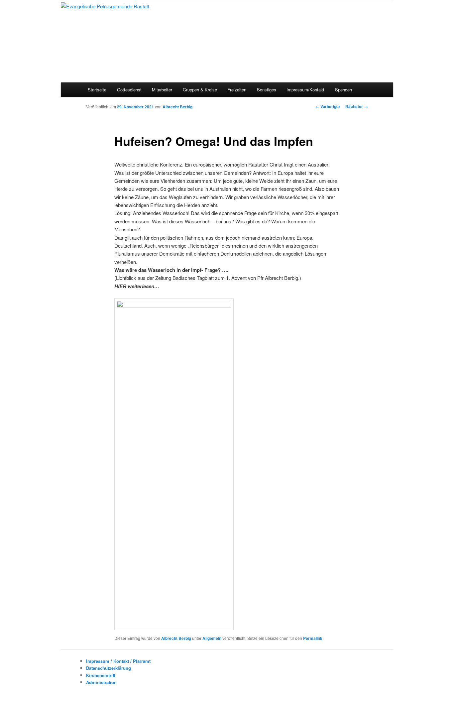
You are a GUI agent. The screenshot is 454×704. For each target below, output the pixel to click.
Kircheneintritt (100, 675)
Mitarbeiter (162, 89)
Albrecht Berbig (177, 107)
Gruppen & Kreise (200, 89)
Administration (101, 682)
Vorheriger (327, 106)
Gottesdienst (129, 89)
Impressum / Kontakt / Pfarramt (118, 661)
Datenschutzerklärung (108, 668)
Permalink (312, 638)
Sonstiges (266, 89)
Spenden (343, 89)
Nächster (356, 106)
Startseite (97, 89)
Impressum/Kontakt (305, 89)
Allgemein (211, 638)
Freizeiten (236, 89)
